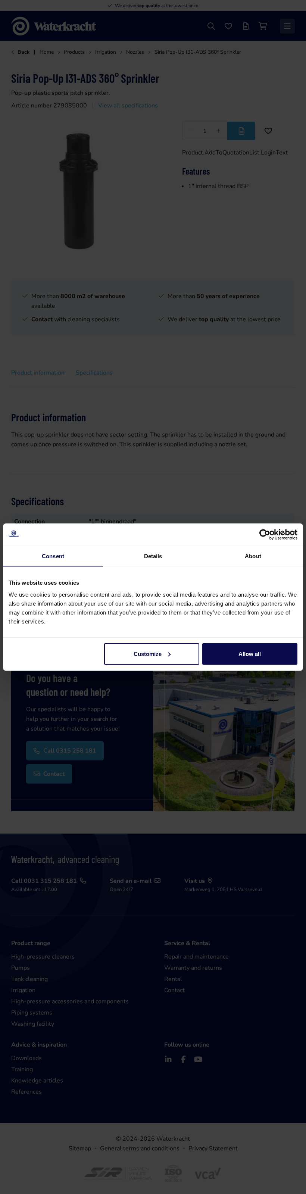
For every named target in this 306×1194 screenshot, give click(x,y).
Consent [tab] (53, 556)
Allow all (249, 653)
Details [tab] (153, 556)
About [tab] (253, 556)
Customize (148, 653)
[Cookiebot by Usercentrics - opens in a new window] (264, 534)
